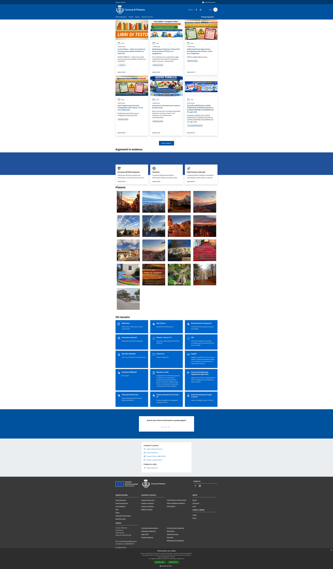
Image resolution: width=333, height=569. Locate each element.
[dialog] (166, 558)
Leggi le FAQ (144, 534)
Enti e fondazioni (120, 506)
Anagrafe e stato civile (147, 500)
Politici (117, 513)
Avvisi (122, 43)
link (183, 558)
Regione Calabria (120, 2)
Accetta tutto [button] (159, 562)
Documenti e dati (121, 519)
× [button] (331, 550)
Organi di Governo (121, 500)
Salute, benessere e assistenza (176, 503)
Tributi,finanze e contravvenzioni (176, 500)
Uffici (117, 509)
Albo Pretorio (171, 531)
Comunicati (196, 503)
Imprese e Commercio (147, 503)
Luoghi (195, 515)
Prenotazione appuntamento (149, 528)
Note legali (170, 537)
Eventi (194, 518)
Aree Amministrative (122, 503)
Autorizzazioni (171, 506)
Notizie (195, 500)
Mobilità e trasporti (146, 509)
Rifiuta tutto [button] (173, 562)
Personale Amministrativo (123, 516)
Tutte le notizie (165, 143)
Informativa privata (172, 534)
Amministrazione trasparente (175, 528)
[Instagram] (200, 9)
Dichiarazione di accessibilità (175, 540)
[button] (166, 566)
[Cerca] (215, 10)
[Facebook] (195, 9)
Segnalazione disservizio (148, 531)
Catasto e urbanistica (147, 506)
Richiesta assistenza (147, 537)
